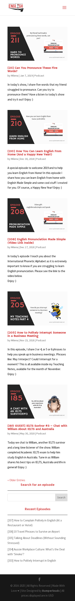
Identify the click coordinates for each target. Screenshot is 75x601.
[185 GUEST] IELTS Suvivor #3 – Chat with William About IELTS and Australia (37, 427)
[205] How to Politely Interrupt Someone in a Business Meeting (37, 334)
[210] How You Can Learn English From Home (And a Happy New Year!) (34, 153)
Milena (14, 75)
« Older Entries (16, 480)
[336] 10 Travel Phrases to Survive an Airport (34, 531)
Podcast (39, 75)
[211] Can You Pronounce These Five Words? (32, 69)
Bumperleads (51, 590)
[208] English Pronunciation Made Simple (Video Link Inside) (37, 241)
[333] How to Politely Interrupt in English (32, 560)
